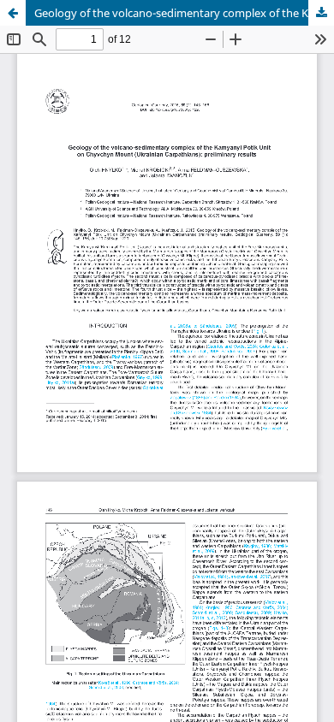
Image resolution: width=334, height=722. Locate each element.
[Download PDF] (321, 13)
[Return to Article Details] (13, 13)
